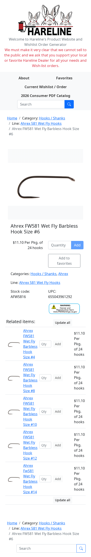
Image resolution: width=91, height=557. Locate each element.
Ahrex (63, 273)
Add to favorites (64, 261)
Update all (62, 322)
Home (12, 118)
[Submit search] (69, 104)
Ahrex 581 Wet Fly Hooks (41, 123)
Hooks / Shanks (52, 118)
